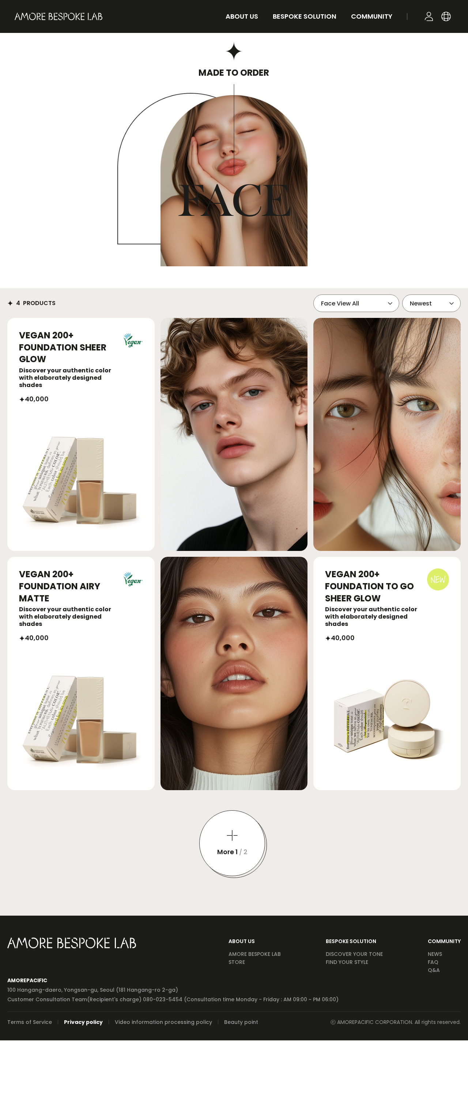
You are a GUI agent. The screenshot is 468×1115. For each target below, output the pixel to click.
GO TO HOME (58, 16)
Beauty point (241, 1022)
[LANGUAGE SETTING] (446, 16)
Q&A (434, 970)
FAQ (433, 962)
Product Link (81, 434)
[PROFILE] (429, 16)
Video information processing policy (163, 1022)
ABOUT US (242, 941)
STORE (237, 962)
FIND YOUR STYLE (347, 962)
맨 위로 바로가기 (451, 1098)
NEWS (435, 954)
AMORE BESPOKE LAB (255, 954)
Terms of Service (29, 1022)
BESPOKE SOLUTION (351, 941)
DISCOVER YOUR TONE (354, 954)
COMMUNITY (444, 941)
